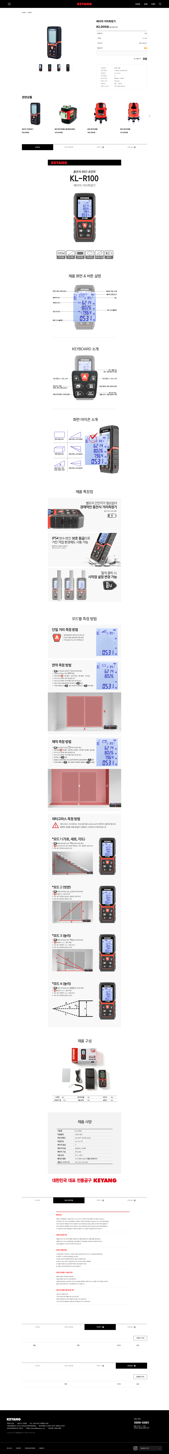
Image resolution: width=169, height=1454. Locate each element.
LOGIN (137, 4)
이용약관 (18, 1448)
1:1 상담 (136, 1431)
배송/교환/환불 (69, 147)
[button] (149, 116)
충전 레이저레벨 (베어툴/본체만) (65, 129)
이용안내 (41, 1448)
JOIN (145, 4)
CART (153, 4)
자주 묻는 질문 (144, 1431)
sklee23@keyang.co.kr (37, 1428)
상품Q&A (131, 147)
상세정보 (37, 147)
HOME (24, 12)
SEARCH (160, 4)
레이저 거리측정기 (27, 129)
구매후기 (99, 147)
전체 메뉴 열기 (9, 4)
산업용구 (30, 12)
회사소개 (9, 1448)
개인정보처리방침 (30, 1448)
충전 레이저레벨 (92, 129)
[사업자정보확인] (31, 1426)
